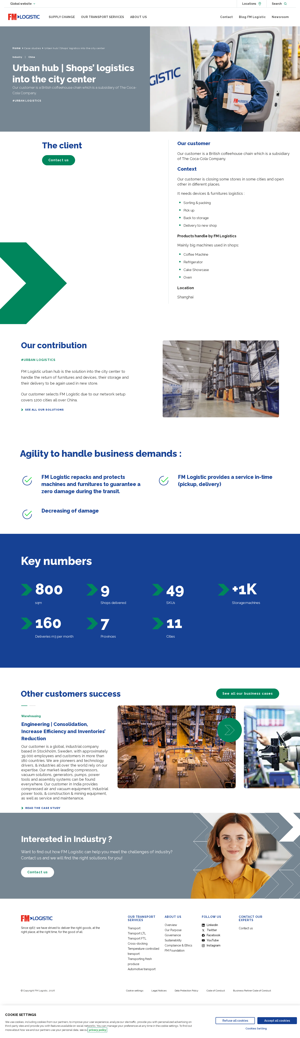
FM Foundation (174, 950)
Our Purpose (173, 930)
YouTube (213, 940)
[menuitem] (62, 17)
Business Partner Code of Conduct (252, 990)
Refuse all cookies (235, 1020)
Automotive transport (142, 969)
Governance (173, 935)
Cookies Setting (256, 1028)
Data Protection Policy (186, 990)
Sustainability (173, 940)
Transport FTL (137, 938)
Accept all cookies (277, 1020)
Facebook (213, 935)
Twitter (212, 930)
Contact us (246, 928)
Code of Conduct (216, 990)
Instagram (213, 945)
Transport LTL (137, 933)
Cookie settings (134, 990)
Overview (171, 925)
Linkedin (212, 925)
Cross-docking (138, 943)
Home (16, 48)
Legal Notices (159, 990)
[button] (24, 705)
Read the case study (42, 808)
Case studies (32, 48)
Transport (134, 928)
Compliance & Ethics (178, 945)
